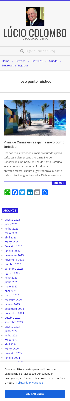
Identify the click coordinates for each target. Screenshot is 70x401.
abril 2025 (10, 291)
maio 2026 (11, 233)
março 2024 (12, 349)
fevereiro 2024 (13, 353)
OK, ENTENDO (35, 393)
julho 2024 (11, 331)
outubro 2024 (13, 317)
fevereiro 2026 (13, 246)
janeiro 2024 (12, 357)
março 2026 (12, 242)
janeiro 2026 (12, 251)
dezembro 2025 (14, 255)
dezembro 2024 (14, 308)
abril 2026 (10, 237)
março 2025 (12, 295)
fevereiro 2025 (13, 300)
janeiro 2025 (12, 304)
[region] (35, 381)
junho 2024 (11, 335)
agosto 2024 (12, 326)
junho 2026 (11, 228)
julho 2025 (11, 277)
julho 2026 (11, 224)
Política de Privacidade (29, 382)
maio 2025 (11, 286)
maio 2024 (11, 340)
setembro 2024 (14, 322)
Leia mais (59, 183)
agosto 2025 (12, 273)
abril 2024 (10, 344)
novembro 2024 (14, 313)
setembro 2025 (14, 268)
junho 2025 (11, 282)
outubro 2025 (13, 264)
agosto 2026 (12, 219)
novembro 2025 (14, 259)
